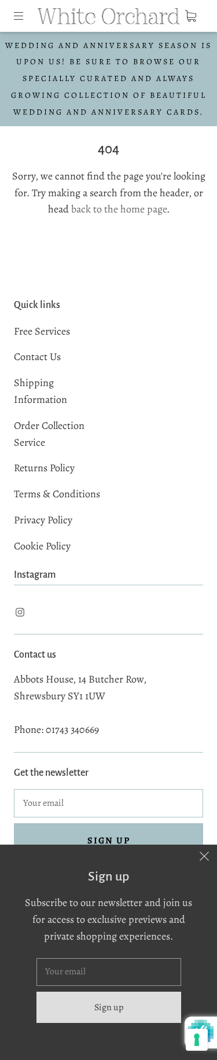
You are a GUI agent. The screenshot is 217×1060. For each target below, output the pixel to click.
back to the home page (119, 209)
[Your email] (108, 803)
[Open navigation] (26, 15)
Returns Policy (44, 468)
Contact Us (37, 357)
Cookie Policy (42, 546)
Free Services (42, 331)
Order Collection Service (49, 434)
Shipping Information (40, 391)
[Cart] (190, 15)
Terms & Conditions (57, 494)
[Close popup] (204, 857)
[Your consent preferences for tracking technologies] (197, 1040)
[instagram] (19, 612)
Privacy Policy (43, 520)
